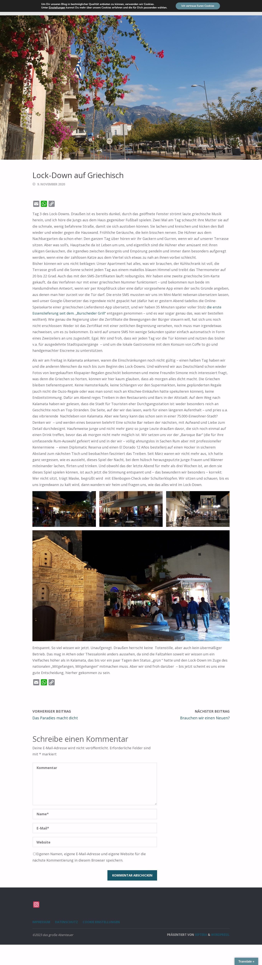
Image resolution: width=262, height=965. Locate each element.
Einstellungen (57, 7)
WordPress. (220, 935)
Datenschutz (66, 922)
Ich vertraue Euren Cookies (197, 6)
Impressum (41, 922)
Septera (200, 935)
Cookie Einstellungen (101, 922)
